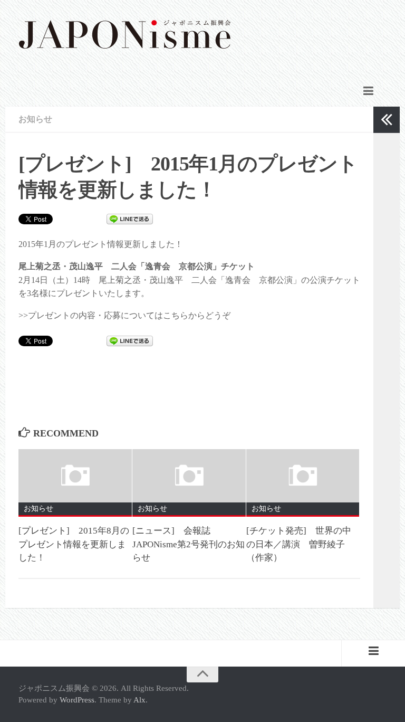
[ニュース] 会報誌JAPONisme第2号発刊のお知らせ (188, 544)
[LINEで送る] (130, 218)
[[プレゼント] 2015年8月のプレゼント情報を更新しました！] (75, 475)
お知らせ (35, 119)
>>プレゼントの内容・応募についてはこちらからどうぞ (124, 315)
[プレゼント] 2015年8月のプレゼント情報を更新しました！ (73, 544)
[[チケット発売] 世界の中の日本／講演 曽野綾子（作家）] (303, 475)
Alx (139, 700)
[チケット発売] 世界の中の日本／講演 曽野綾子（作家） (298, 544)
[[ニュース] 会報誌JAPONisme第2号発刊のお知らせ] (189, 475)
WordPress (77, 700)
